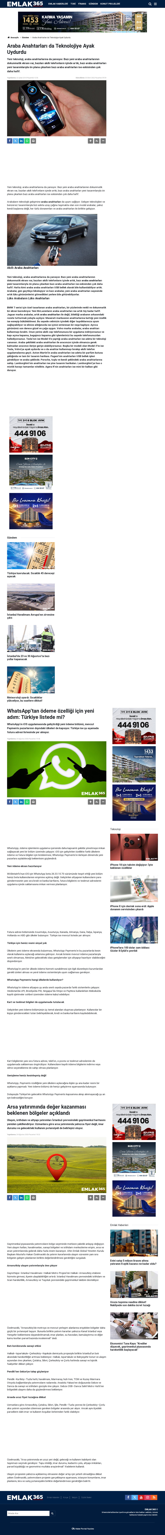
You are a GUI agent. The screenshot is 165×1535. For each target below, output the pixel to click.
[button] (90, 140)
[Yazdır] (33, 140)
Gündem (93, 3)
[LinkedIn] (21, 140)
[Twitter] (15, 140)
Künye (65, 1497)
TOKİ (73, 3)
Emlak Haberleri (58, 3)
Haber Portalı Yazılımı (84, 1529)
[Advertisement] (56, 163)
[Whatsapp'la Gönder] (27, 140)
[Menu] (155, 4)
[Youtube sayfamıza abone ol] (141, 1497)
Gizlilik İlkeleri (86, 1497)
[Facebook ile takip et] (128, 1497)
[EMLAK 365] (25, 3)
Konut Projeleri (110, 3)
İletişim (74, 1497)
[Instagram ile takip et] (147, 1497)
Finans (82, 3)
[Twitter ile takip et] (134, 1497)
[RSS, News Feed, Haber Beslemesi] (154, 1497)
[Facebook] (9, 140)
